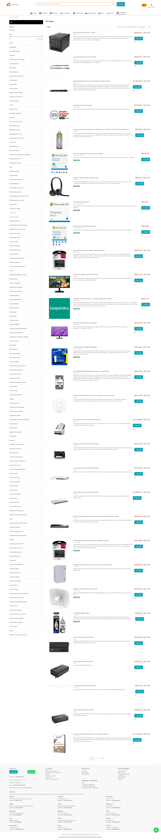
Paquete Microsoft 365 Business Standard (84, 226)
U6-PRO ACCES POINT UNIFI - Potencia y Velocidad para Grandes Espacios (94, 395)
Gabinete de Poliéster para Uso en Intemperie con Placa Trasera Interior (92, 565)
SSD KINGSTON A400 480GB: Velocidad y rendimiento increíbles (91, 540)
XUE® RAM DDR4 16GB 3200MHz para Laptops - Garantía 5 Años (91, 371)
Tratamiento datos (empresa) (90, 787)
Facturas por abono (51, 776)
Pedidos (48, 774)
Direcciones (49, 777)
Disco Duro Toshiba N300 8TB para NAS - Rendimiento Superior (90, 734)
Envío (83, 783)
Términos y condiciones (88, 784)
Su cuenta (49, 769)
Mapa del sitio (121, 777)
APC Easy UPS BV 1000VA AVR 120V (83, 710)
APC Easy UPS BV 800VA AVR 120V (83, 637)
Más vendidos (85, 774)
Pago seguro (121, 772)
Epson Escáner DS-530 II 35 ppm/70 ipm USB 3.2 (87, 420)
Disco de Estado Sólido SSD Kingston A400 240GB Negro (89, 250)
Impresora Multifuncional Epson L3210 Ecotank (86, 444)
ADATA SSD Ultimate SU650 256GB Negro (85, 347)
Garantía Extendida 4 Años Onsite (82, 105)
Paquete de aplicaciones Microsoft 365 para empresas (88, 153)
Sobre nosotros (122, 771)
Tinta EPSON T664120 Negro (81, 613)
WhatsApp (31, 772)
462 (102, 758)
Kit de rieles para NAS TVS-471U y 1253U (84, 57)
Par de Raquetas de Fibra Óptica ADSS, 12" (85, 686)
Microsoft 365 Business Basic (81, 202)
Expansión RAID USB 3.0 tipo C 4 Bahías (84, 33)
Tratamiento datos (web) (88, 786)
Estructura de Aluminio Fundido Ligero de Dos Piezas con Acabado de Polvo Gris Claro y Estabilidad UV (101, 129)
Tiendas (120, 779)
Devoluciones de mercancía (53, 772)
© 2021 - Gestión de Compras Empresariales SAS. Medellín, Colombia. (80, 834)
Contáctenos (121, 776)
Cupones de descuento (52, 779)
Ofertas (84, 771)
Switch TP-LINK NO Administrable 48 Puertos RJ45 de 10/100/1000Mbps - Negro (95, 516)
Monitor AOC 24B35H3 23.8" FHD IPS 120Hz (85, 274)
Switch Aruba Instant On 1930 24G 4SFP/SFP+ (86, 468)
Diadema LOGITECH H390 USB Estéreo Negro (86, 178)
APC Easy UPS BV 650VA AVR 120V (83, 661)
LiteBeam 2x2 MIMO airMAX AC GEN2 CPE (85, 589)
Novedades (85, 772)
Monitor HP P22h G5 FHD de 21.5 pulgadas (85, 323)
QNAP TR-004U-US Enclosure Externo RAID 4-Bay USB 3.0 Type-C (91, 81)
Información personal (51, 771)
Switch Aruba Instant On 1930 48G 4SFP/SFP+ (86, 492)
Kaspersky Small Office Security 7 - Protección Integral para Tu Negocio (92, 299)
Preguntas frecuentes (124, 774)
